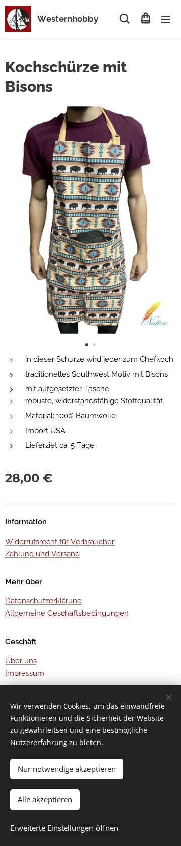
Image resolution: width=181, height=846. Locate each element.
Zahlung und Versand (42, 553)
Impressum (24, 673)
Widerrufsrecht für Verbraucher (59, 541)
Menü (166, 19)
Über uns (21, 660)
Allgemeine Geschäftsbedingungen (67, 613)
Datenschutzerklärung (43, 600)
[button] (124, 18)
